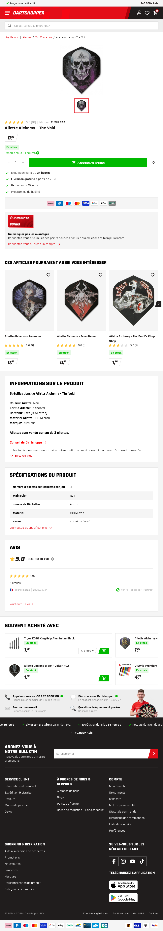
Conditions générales (95, 913)
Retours (10, 799)
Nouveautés (13, 864)
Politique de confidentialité (128, 913)
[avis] (52, 559)
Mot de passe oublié (122, 805)
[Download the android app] (123, 897)
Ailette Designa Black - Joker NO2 (46, 666)
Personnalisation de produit (23, 883)
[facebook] (114, 861)
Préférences (117, 830)
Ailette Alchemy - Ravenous (23, 336)
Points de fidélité (68, 803)
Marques (10, 876)
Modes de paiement (17, 805)
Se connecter (117, 792)
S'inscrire (115, 799)
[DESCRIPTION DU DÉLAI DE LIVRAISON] (37, 153)
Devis (8, 811)
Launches (11, 870)
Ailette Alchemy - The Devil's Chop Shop (132, 339)
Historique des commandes (127, 818)
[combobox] (84, 26)
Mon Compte (117, 786)
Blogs (60, 797)
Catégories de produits (19, 889)
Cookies (153, 913)
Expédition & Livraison (19, 792)
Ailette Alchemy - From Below (76, 336)
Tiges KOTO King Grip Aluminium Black (49, 638)
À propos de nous (68, 791)
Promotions (12, 857)
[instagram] (123, 861)
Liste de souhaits (120, 824)
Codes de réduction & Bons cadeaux (80, 810)
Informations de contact (20, 786)
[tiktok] (142, 861)
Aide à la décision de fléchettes (25, 851)
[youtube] (132, 861)
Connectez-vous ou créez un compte (31, 244)
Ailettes (26, 37)
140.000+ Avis (149, 3)
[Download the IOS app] (123, 885)
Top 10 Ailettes (43, 37)
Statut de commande (123, 811)
